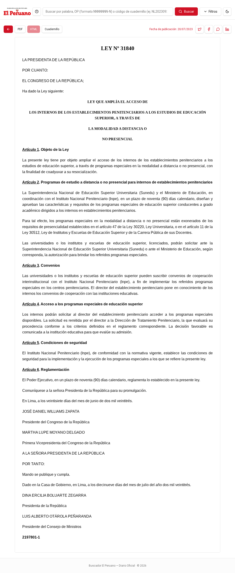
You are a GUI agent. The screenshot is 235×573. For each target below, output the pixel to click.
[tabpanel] (117, 295)
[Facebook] (209, 29)
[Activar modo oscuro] (227, 11)
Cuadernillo (52, 29)
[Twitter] (200, 29)
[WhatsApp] (218, 29)
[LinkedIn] (227, 29)
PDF (20, 29)
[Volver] (8, 29)
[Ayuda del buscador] (37, 11)
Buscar (189, 11)
